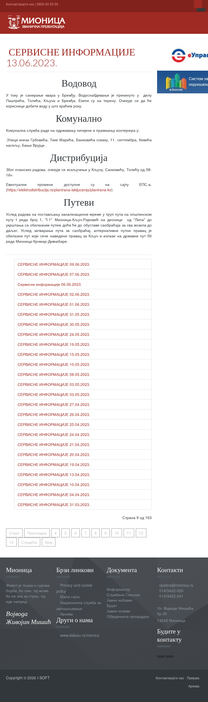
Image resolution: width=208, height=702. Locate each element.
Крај (48, 542)
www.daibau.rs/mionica (79, 635)
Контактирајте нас (20, 4)
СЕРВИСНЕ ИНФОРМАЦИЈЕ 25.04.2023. (54, 424)
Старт (14, 533)
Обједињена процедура (128, 616)
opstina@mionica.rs (176, 585)
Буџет (112, 605)
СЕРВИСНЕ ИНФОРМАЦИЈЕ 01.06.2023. (54, 304)
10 (117, 533)
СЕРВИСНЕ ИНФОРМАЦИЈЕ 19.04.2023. (54, 464)
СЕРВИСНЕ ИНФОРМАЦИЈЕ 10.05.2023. (54, 364)
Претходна (37, 533)
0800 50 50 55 (47, 4)
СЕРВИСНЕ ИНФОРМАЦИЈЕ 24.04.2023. (54, 434)
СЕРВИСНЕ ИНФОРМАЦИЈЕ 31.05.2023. (54, 314)
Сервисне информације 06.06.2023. (50, 284)
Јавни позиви (118, 611)
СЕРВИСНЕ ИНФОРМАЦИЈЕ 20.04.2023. (54, 454)
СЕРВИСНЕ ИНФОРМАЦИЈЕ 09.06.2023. (54, 264)
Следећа (29, 542)
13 (11, 542)
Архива (66, 613)
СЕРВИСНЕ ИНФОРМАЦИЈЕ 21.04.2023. (54, 444)
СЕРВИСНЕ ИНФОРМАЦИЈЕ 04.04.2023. (54, 494)
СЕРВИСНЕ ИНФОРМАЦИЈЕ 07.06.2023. (54, 274)
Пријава (193, 677)
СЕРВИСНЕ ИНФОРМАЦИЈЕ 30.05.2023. (54, 324)
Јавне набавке (119, 600)
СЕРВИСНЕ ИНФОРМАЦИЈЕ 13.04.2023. (54, 474)
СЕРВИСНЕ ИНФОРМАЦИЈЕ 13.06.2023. (70, 57)
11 (129, 533)
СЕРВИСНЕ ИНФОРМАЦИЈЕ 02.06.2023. (54, 294)
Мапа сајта (70, 596)
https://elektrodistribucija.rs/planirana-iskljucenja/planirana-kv (59, 189)
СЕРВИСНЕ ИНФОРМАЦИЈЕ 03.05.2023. (54, 384)
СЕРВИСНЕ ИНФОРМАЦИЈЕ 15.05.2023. (54, 354)
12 (141, 533)
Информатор (118, 589)
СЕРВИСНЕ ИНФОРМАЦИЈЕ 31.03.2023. (54, 504)
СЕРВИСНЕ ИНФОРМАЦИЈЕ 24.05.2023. (54, 334)
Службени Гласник (123, 594)
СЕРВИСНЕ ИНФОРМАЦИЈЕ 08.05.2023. (54, 374)
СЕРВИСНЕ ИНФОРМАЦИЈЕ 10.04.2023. (54, 484)
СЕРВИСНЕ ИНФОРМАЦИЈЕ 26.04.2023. (54, 414)
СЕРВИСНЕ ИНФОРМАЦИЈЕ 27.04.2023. (54, 404)
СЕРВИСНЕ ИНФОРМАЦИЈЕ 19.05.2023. (54, 344)
